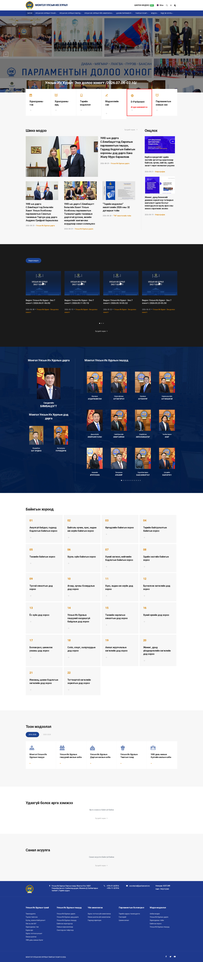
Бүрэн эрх (29, 930)
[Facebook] (166, 956)
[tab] (34, 260)
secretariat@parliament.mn (139, 886)
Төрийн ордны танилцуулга (129, 914)
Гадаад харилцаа (94, 920)
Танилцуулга (30, 914)
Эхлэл (29, 13)
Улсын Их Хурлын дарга (120, 163)
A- (200, 31)
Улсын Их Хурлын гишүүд (66, 920)
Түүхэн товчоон (32, 917)
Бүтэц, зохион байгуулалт (35, 920)
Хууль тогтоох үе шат (34, 933)
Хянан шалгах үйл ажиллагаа (99, 917)
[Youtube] (175, 956)
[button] (99, 323)
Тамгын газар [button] (141, 13)
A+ (201, 39)
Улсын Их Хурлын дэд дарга (68, 917)
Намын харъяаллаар (65, 927)
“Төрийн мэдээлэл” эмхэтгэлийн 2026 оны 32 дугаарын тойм (116, 207)
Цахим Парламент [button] (123, 13)
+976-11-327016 (113, 888)
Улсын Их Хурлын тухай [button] (45, 13)
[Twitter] (170, 956)
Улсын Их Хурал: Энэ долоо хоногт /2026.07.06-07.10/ (91, 82)
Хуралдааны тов (32, 927)
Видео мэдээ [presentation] (33, 261)
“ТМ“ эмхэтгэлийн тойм (122, 216)
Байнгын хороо (155, 924)
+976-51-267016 (113, 886)
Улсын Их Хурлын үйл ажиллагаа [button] (98, 13)
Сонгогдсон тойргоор (65, 930)
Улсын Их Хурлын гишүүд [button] (69, 13)
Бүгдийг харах (130, 130)
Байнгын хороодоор (64, 924)
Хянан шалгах (31, 937)
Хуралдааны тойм (157, 920)
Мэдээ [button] (153, 13)
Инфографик (160, 172)
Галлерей (122, 917)
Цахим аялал (124, 920)
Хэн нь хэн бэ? (31, 924)
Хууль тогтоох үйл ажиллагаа (99, 914)
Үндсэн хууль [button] (166, 13)
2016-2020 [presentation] (32, 734)
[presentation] (183, 295)
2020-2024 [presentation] (47, 734)
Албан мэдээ (155, 914)
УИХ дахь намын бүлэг (34, 940)
